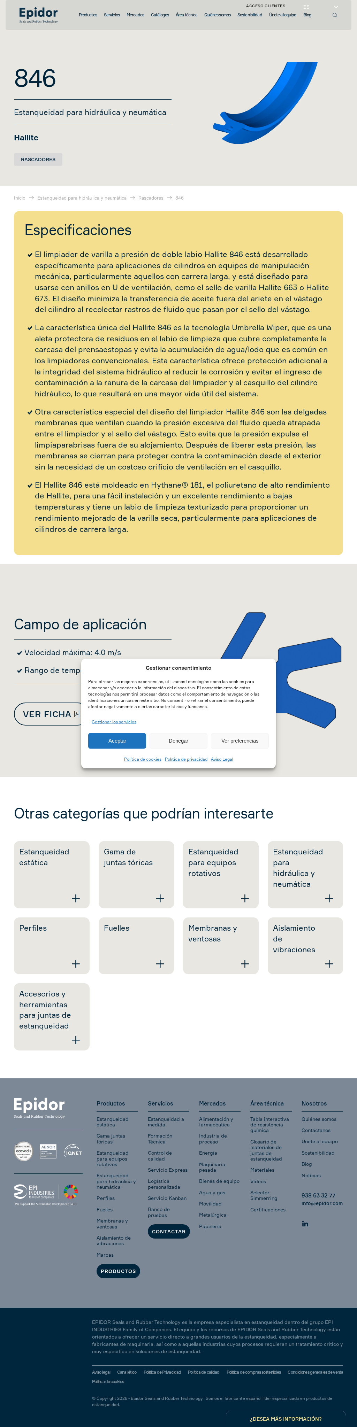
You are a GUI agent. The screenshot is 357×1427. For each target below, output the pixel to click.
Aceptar (117, 741)
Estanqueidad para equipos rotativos (113, 1158)
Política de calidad (203, 1372)
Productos (118, 1271)
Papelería (210, 1226)
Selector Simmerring (264, 1195)
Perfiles (106, 1198)
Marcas (105, 1255)
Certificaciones (268, 1209)
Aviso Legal (222, 758)
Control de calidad (160, 1155)
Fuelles (105, 1209)
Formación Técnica (160, 1138)
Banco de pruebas (159, 1212)
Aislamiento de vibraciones (114, 1240)
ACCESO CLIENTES (265, 5)
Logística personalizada (164, 1183)
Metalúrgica (213, 1215)
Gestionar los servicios (114, 721)
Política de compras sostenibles (254, 1372)
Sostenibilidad (318, 1153)
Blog (307, 1164)
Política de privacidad (186, 758)
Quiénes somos (319, 1119)
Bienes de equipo (219, 1181)
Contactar (169, 1231)
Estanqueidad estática (113, 1121)
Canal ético (126, 1372)
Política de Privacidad (162, 1372)
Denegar (178, 741)
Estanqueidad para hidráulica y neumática (116, 1181)
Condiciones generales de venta (315, 1372)
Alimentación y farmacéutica (216, 1121)
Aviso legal (101, 1372)
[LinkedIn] (305, 1222)
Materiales (262, 1170)
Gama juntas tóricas (111, 1138)
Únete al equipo (320, 1141)
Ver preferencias (240, 741)
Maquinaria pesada (212, 1167)
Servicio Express (168, 1170)
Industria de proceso (213, 1138)
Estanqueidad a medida (166, 1121)
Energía (208, 1153)
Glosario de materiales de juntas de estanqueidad (266, 1150)
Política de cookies (142, 758)
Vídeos (258, 1181)
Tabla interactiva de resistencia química (269, 1124)
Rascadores (38, 159)
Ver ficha (47, 714)
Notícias (311, 1175)
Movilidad (210, 1204)
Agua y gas (212, 1192)
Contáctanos (316, 1130)
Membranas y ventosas (112, 1223)
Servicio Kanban (167, 1198)
